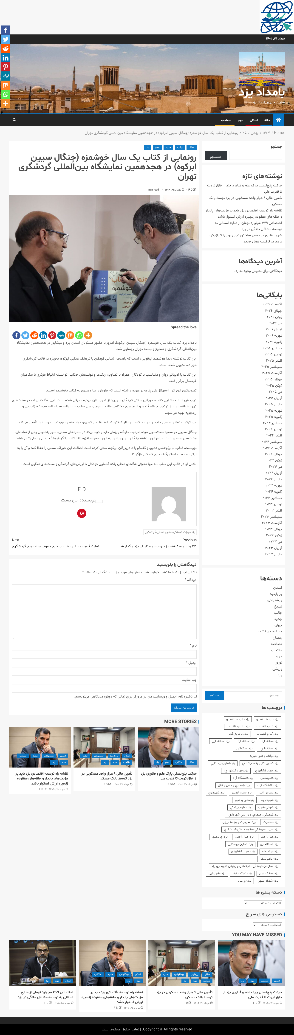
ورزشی (277, 669)
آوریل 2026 (274, 329)
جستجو (276, 146)
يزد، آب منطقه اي (237, 719)
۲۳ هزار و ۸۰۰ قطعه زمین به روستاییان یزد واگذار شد (158, 543)
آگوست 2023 (272, 523)
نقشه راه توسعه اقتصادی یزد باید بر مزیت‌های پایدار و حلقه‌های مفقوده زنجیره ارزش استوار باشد (42, 778)
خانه (267, 120)
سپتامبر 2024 (271, 441)
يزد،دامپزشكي (269, 778)
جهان (278, 625)
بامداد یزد (262, 92)
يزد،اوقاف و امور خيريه (263, 756)
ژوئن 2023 (274, 535)
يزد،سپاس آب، (268, 792)
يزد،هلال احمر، (244, 837)
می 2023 (275, 541)
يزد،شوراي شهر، (268, 807)
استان (254, 120)
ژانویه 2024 (273, 491)
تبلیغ (278, 606)
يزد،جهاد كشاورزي (266, 770)
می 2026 (275, 323)
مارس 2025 (273, 404)
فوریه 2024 (274, 485)
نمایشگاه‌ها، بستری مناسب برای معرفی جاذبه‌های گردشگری (55, 543)
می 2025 (275, 391)
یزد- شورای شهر (268, 881)
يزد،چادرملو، (220, 837)
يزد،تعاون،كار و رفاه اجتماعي (260, 763)
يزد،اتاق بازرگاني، (237, 734)
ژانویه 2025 (273, 416)
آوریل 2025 (273, 398)
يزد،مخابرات (270, 822)
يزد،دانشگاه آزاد (243, 778)
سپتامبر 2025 (271, 366)
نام (193, 645)
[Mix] (70, 335)
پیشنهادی (99, 755)
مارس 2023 (273, 554)
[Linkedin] (43, 335)
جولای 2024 (273, 454)
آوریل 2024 (274, 472)
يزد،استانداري (220, 741)
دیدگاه (191, 579)
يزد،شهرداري (216, 792)
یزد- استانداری (269, 844)
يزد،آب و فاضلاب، (266, 734)
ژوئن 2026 (274, 317)
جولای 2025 (273, 379)
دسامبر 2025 (272, 348)
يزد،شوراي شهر (244, 800)
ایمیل (191, 662)
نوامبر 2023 (273, 504)
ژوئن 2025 (274, 385)
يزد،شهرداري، (269, 800)
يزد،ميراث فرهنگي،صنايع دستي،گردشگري (170, 532)
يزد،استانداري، (269, 748)
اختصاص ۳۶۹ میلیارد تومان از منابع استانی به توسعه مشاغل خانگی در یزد (45, 995)
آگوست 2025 (272, 373)
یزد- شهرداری (217, 873)
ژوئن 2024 (274, 460)
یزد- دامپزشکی (269, 859)
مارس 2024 (273, 479)
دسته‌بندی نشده (270, 631)
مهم (240, 120)
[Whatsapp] (79, 335)
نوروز (278, 662)
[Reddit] (34, 335)
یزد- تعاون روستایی (240, 844)
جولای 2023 (273, 529)
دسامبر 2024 (272, 423)
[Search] (14, 120)
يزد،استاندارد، (245, 741)
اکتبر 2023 (274, 510)
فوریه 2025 (273, 410)
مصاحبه (226, 120)
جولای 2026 (273, 310)
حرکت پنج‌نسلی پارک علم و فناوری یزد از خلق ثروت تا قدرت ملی (169, 776)
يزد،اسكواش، (243, 748)
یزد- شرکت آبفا (242, 873)
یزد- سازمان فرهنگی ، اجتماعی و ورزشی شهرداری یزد (244, 866)
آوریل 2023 (273, 548)
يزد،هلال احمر (269, 837)
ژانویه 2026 (274, 342)
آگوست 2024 (272, 448)
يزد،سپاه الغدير (242, 792)
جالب (179, 147)
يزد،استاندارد (270, 741)
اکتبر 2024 (274, 435)
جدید (168, 147)
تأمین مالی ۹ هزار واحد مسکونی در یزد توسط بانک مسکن (107, 776)
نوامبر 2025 (273, 354)
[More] (88, 335)
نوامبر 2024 (273, 429)
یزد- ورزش (244, 881)
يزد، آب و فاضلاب (238, 726)
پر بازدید (114, 755)
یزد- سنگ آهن (268, 873)
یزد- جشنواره (270, 851)
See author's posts (99, 501)
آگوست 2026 (272, 304)
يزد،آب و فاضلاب (267, 726)
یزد (147, 147)
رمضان (277, 637)
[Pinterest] (52, 335)
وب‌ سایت (189, 679)
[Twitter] (25, 335)
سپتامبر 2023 (271, 516)
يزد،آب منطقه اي (267, 719)
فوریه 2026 (274, 335)
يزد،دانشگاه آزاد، (267, 785)
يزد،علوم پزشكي (240, 807)
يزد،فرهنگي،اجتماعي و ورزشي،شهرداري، (252, 815)
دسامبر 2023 (272, 498)
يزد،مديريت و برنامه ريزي (239, 822)
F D (190, 190)
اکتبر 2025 (274, 360)
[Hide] (2, 112)
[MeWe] (61, 335)
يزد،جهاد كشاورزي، (236, 770)
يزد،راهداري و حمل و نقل (234, 785)
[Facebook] (16, 335)
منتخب (178, 762)
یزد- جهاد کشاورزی (243, 851)
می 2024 (275, 466)
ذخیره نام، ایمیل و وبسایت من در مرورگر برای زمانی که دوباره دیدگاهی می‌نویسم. (133, 696)
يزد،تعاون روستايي (223, 763)
